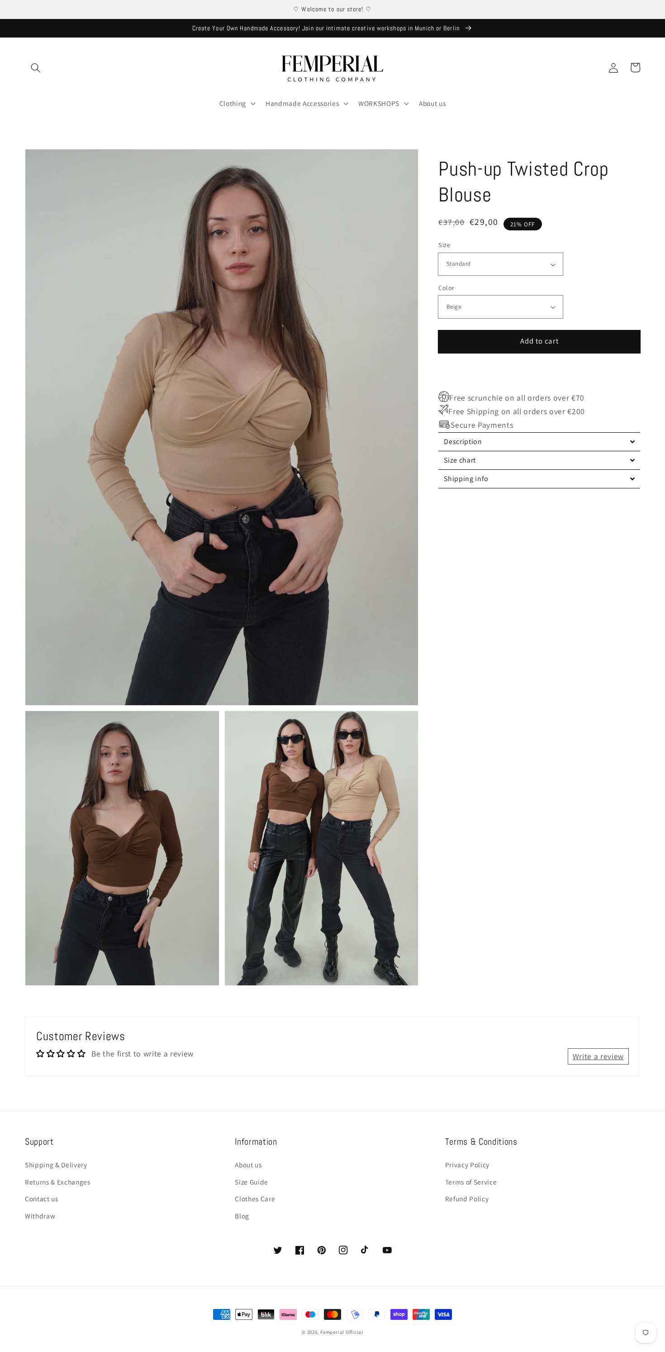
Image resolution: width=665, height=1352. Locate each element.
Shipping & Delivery (56, 1164)
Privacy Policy (467, 1164)
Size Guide (251, 1181)
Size (444, 245)
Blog (242, 1215)
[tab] (539, 441)
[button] (36, 67)
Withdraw (40, 1215)
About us (248, 1164)
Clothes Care (255, 1198)
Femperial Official (341, 1332)
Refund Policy (467, 1198)
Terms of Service (471, 1181)
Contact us (41, 1198)
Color (446, 287)
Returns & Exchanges (57, 1181)
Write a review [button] (598, 1056)
